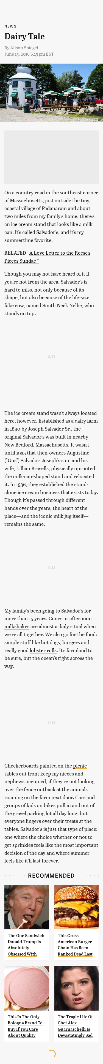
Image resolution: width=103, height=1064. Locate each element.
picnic (80, 765)
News (10, 26)
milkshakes (16, 626)
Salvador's (47, 231)
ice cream (21, 224)
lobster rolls (43, 650)
